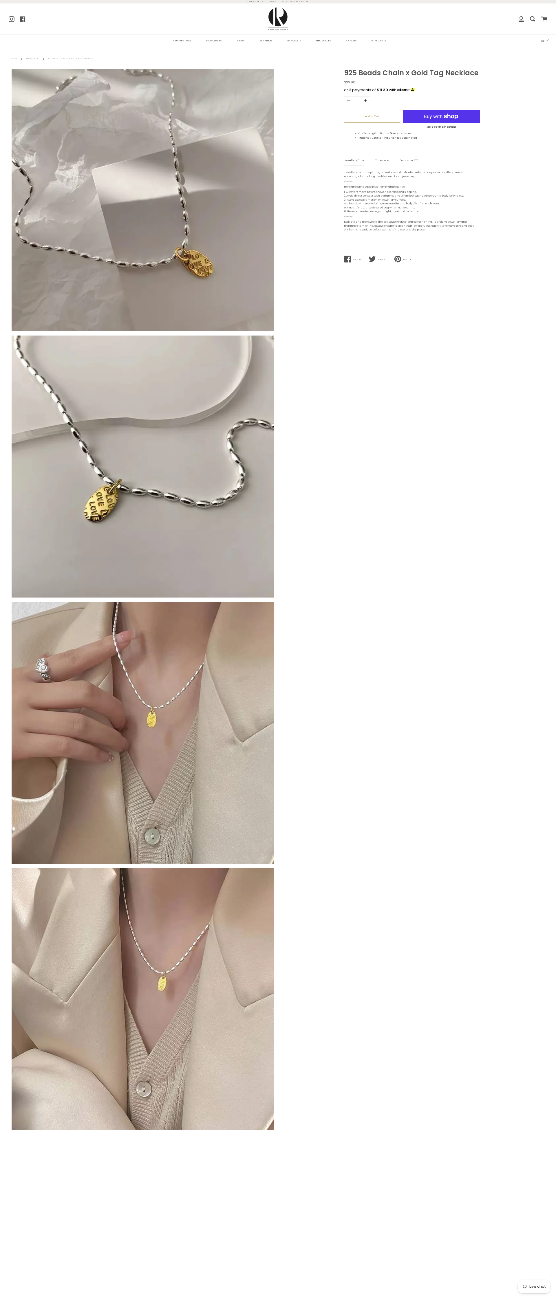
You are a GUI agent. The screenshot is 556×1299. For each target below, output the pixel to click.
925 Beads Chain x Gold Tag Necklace (71, 59)
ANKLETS (351, 40)
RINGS (240, 40)
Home (15, 59)
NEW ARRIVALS (182, 40)
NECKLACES (323, 40)
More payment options (441, 127)
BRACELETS (294, 40)
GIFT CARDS (379, 40)
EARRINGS (265, 40)
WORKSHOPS (214, 40)
